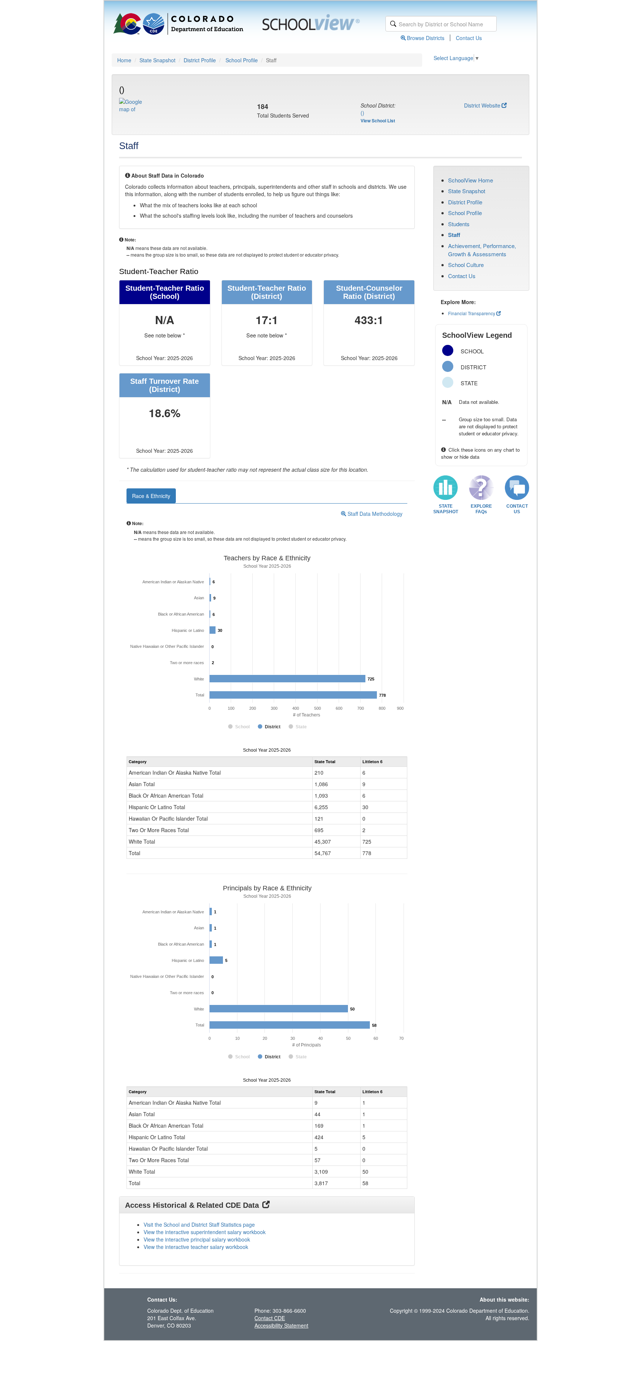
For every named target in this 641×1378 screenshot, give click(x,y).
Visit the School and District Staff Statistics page (199, 1224)
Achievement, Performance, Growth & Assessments (482, 249)
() (362, 112)
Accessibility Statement (281, 1325)
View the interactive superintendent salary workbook (205, 1232)
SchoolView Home (470, 180)
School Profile (242, 60)
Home (124, 60)
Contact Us (469, 38)
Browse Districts (425, 38)
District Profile (200, 60)
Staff (454, 235)
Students (459, 224)
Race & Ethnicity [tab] (151, 496)
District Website (482, 105)
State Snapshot (157, 60)
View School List (378, 120)
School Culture (466, 264)
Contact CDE (269, 1318)
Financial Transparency (471, 313)
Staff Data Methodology (374, 513)
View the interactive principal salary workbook (197, 1239)
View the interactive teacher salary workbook (196, 1246)
